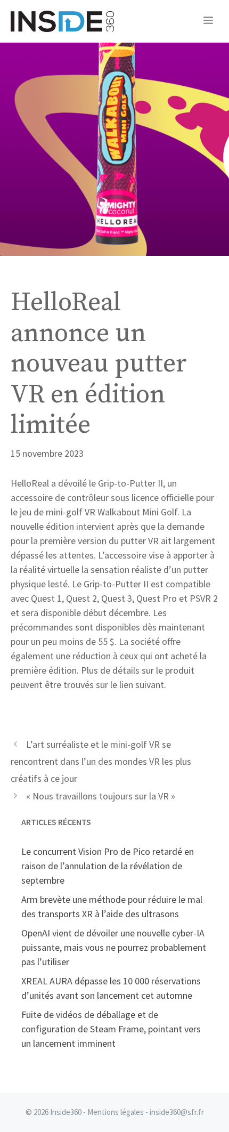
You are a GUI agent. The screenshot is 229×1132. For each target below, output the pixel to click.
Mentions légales (115, 1112)
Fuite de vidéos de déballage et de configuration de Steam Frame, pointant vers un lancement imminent (111, 1028)
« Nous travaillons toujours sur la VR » (100, 796)
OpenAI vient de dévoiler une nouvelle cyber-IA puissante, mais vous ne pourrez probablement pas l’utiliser (113, 947)
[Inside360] (62, 21)
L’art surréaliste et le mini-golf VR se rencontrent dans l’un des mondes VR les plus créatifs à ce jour (101, 761)
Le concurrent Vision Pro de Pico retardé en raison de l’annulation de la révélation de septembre (107, 865)
